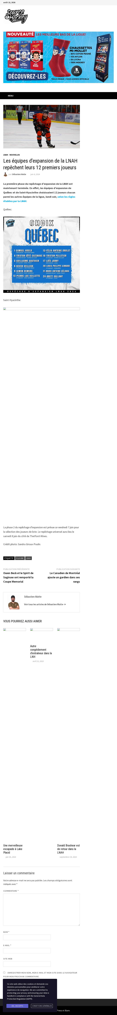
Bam (67, 1010)
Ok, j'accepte (17, 1006)
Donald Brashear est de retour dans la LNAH (68, 849)
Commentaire (11, 891)
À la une (20, 558)
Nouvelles (15, 155)
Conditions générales (42, 1006)
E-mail (7, 945)
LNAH (5, 155)
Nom (6, 932)
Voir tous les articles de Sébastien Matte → (45, 604)
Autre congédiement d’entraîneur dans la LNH (41, 651)
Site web (7, 958)
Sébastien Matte (19, 174)
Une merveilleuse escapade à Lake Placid (13, 849)
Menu (10, 95)
